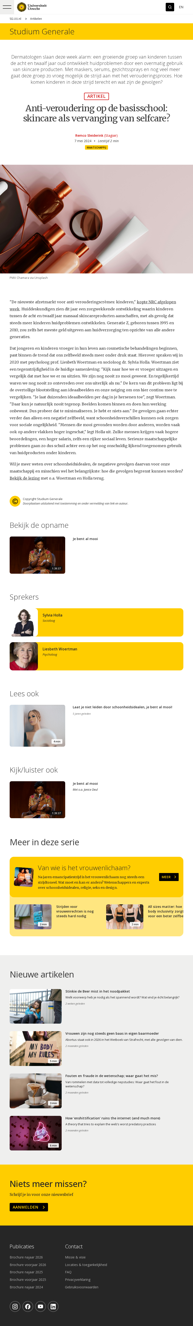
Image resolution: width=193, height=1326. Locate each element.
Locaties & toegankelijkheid (86, 1264)
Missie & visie (75, 1257)
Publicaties (22, 1246)
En (181, 7)
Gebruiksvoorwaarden (81, 1287)
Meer (166, 877)
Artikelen (36, 19)
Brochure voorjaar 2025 (28, 1279)
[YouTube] (40, 1306)
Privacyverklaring (77, 1279)
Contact (74, 1246)
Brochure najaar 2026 (26, 1257)
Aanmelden (25, 1207)
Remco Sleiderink (89, 135)
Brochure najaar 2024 (26, 1287)
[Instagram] (15, 1306)
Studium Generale (42, 32)
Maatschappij (96, 147)
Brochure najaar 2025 (26, 1272)
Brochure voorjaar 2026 (28, 1264)
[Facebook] (27, 1306)
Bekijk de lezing (25, 478)
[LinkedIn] (53, 1306)
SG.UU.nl (15, 19)
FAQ (68, 1272)
